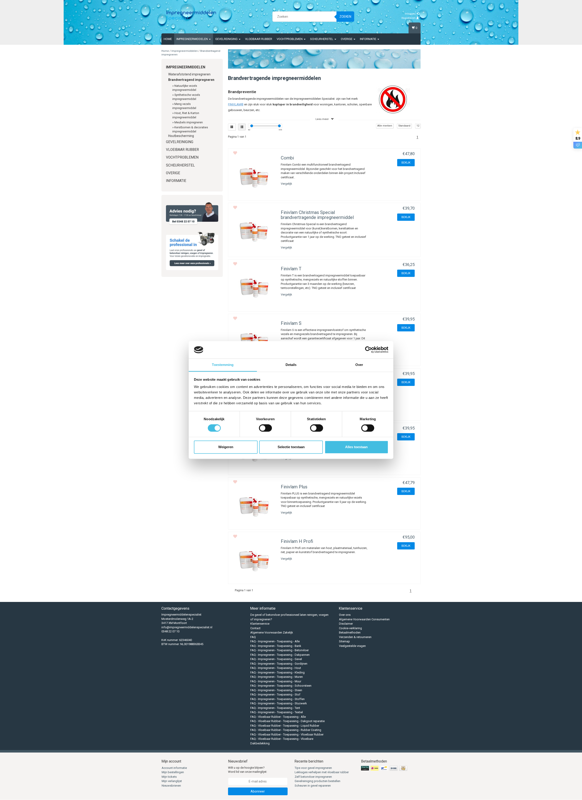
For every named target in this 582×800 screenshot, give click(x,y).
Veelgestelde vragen (352, 646)
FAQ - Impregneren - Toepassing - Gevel (276, 659)
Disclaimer (346, 623)
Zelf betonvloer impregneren (313, 776)
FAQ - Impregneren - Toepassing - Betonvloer (279, 650)
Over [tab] (359, 365)
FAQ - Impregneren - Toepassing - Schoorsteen (280, 685)
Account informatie (174, 768)
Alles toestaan (356, 447)
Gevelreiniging (226, 39)
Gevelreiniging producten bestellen (317, 781)
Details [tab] (291, 365)
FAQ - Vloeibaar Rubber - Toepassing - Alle (278, 716)
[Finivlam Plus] (254, 508)
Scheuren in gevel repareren (313, 785)
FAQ (253, 637)
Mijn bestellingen (173, 772)
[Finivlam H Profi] (254, 562)
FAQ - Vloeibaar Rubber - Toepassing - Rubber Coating (285, 730)
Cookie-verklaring (350, 628)
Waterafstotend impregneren (189, 74)
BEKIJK (405, 162)
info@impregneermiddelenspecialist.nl (186, 627)
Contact (255, 628)
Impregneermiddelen (192, 39)
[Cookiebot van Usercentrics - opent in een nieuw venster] (368, 349)
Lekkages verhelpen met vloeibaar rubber (322, 772)
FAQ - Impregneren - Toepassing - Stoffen (277, 699)
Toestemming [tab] (222, 365)
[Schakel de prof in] (192, 249)
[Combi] (254, 179)
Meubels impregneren (188, 122)
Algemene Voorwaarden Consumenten (364, 619)
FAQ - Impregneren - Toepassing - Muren (276, 676)
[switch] (265, 428)
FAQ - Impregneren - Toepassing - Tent (275, 708)
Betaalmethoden (350, 632)
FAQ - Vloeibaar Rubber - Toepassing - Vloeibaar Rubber (287, 734)
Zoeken (345, 16)
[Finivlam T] (254, 290)
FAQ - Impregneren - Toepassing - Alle (275, 641)
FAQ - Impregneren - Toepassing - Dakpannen (280, 654)
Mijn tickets (169, 776)
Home (168, 39)
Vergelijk (286, 183)
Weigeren (225, 447)
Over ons (345, 614)
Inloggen (410, 13)
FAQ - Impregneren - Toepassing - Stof (275, 694)
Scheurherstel (322, 39)
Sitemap (344, 641)
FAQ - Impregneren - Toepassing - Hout (275, 668)
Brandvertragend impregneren (191, 80)
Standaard (404, 125)
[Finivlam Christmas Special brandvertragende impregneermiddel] (254, 233)
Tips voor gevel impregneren (313, 768)
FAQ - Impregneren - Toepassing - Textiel (276, 712)
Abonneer (258, 791)
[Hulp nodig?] (192, 213)
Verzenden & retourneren (355, 637)
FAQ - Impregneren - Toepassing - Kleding (277, 672)
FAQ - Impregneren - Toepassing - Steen (276, 690)
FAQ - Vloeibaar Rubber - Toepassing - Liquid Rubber (284, 725)
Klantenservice (259, 623)
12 (417, 125)
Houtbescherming (181, 136)
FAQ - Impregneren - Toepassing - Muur (275, 681)
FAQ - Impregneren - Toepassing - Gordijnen (278, 663)
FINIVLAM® (235, 104)
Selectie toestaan (291, 447)
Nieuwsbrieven (171, 785)
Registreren (408, 18)
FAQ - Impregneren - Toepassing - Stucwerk (278, 703)
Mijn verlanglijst (172, 781)
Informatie (368, 39)
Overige (347, 39)
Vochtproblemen (290, 39)
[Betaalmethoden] (384, 768)
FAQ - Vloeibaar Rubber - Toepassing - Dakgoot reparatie (287, 721)
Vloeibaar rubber (258, 39)
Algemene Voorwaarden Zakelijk (271, 632)
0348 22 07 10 (170, 631)
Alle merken (384, 125)
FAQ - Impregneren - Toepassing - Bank (275, 646)
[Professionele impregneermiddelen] (191, 16)
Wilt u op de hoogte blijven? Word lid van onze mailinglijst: (247, 770)
